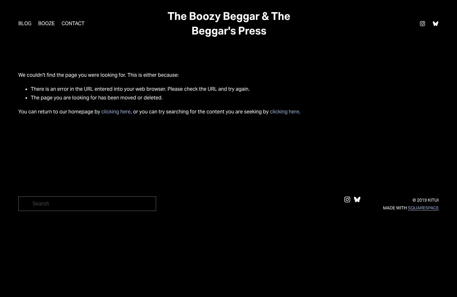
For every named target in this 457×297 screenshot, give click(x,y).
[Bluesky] (435, 24)
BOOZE (46, 23)
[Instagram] (422, 24)
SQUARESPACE (423, 208)
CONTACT (73, 23)
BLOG (24, 23)
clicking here (116, 111)
